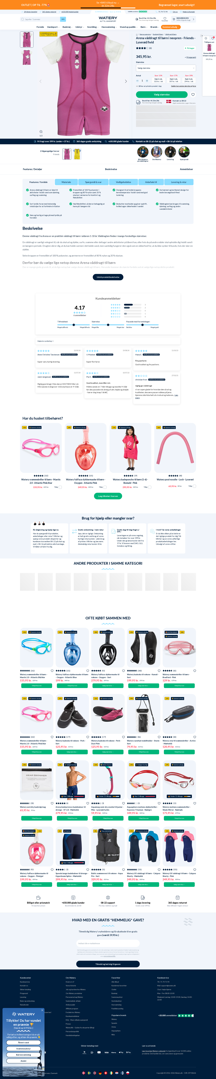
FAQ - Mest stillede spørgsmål (77, 1020)
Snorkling (92, 27)
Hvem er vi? (70, 982)
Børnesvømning (145, 34)
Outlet (114, 989)
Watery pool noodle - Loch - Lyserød (175, 479)
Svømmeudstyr (117, 997)
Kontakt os (24, 986)
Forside (40, 27)
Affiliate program (72, 1009)
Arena (114, 1027)
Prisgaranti (24, 993)
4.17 (80, 307)
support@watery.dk (168, 986)
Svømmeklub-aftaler (73, 1001)
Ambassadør (70, 1005)
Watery (114, 1019)
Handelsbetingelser (73, 1035)
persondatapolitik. (110, 956)
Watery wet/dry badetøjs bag (33, 807)
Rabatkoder (24, 1005)
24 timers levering (30, 12)
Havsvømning (108, 27)
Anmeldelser (186, 169)
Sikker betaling (25, 989)
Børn (143, 27)
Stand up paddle (128, 27)
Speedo (114, 1023)
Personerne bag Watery (74, 997)
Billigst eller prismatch (38, 902)
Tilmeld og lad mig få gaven (107, 964)
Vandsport (52, 27)
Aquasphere (116, 1031)
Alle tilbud (115, 982)
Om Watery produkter (74, 993)
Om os (175, 12)
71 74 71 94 (163, 12)
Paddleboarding (117, 1009)
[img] (44, 351)
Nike (113, 1035)
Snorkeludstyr (117, 1001)
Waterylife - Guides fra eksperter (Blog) (80, 1028)
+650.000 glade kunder (69, 12)
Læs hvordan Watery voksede (153, 1051)
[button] (41, 81)
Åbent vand (23, 1042)
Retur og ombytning (27, 1001)
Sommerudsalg (170, 27)
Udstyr (79, 27)
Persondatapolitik (72, 1031)
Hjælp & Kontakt (189, 12)
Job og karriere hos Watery (76, 989)
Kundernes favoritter (119, 986)
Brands (154, 27)
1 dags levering (142, 902)
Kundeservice (25, 982)
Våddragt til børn (170, 34)
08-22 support (108, 902)
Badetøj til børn (158, 34)
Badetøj (67, 27)
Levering (23, 997)
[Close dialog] (42, 1010)
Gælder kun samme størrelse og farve (183, 86)
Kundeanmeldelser (72, 1016)
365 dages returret (49, 12)
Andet (23, 1061)
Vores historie (71, 986)
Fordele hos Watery (73, 1012)
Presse (68, 1024)
